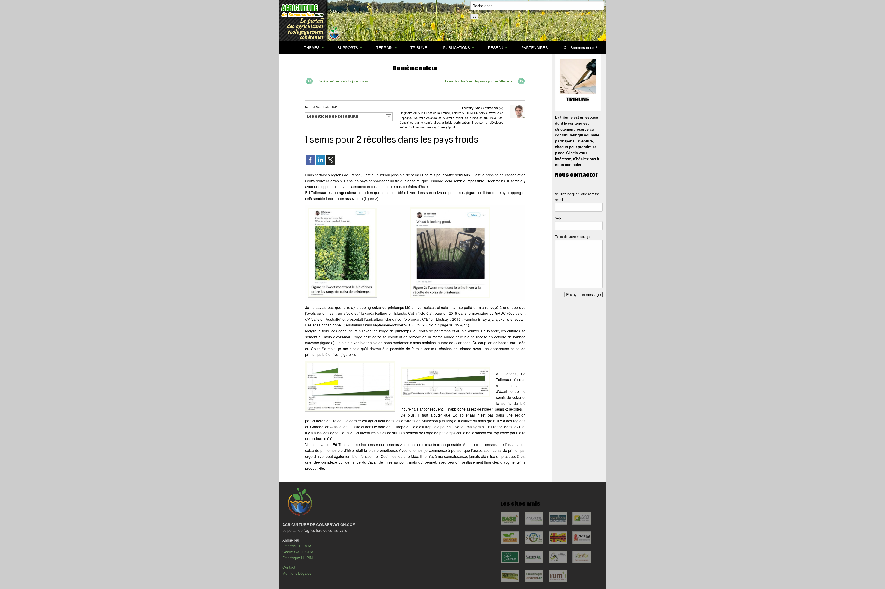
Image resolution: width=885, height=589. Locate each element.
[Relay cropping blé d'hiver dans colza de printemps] (342, 252)
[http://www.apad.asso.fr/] (510, 556)
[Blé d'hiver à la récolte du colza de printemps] (450, 252)
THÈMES (312, 47)
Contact (288, 567)
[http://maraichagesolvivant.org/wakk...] (534, 576)
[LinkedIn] (320, 159)
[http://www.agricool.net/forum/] (558, 518)
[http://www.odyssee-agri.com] (510, 576)
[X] (330, 159)
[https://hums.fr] (558, 576)
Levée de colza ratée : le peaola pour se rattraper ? (478, 81)
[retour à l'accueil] (310, 20)
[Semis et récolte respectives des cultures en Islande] (350, 386)
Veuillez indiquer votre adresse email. (577, 197)
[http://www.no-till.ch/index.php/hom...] (510, 537)
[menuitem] (288, 47)
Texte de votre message (572, 236)
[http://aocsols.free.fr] (558, 537)
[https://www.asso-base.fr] (510, 518)
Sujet (558, 218)
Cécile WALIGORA (297, 551)
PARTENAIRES (534, 47)
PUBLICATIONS (456, 47)
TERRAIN (384, 47)
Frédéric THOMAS (297, 545)
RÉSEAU (495, 47)
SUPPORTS (347, 47)
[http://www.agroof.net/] (581, 518)
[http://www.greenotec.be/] (534, 556)
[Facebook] (310, 159)
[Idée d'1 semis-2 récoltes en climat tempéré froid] (445, 381)
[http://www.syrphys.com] (581, 556)
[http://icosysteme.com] (534, 518)
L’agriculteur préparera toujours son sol (343, 81)
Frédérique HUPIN (297, 557)
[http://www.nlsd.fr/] (558, 556)
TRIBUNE (418, 47)
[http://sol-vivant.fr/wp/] (534, 537)
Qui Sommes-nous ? (580, 47)
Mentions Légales (296, 573)
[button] (349, 116)
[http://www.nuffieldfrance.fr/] (581, 537)
